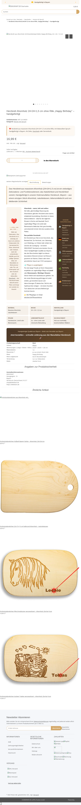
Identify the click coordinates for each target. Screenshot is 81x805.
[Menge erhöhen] (37, 160)
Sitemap (34, 751)
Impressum (12, 753)
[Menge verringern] (8, 160)
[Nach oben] (1, 803)
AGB (9, 742)
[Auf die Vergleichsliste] (67, 36)
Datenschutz (36, 744)
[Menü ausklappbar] (4, 6)
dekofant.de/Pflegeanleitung (33, 297)
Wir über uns (36, 747)
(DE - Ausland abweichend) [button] (31, 151)
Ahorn (34, 345)
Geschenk (36, 131)
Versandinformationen (15, 749)
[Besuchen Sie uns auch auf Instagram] (8, 789)
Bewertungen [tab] (46, 182)
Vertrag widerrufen (14, 783)
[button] (66, 7)
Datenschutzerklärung (41, 721)
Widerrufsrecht (37, 755)
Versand (22, 143)
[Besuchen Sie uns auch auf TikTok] (8, 791)
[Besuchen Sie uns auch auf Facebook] (8, 786)
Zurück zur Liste (11, 19)
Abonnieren (56, 728)
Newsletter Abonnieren (66, 728)
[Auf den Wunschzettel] (71, 36)
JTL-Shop (77, 800)
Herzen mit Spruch (20, 122)
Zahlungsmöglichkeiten (16, 745)
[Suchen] (77, 12)
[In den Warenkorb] (8, 32)
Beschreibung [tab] (34, 182)
